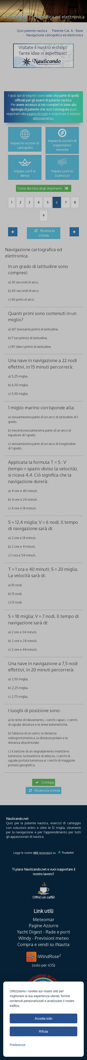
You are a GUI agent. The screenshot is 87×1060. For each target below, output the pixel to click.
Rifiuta (43, 1031)
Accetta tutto (43, 1018)
